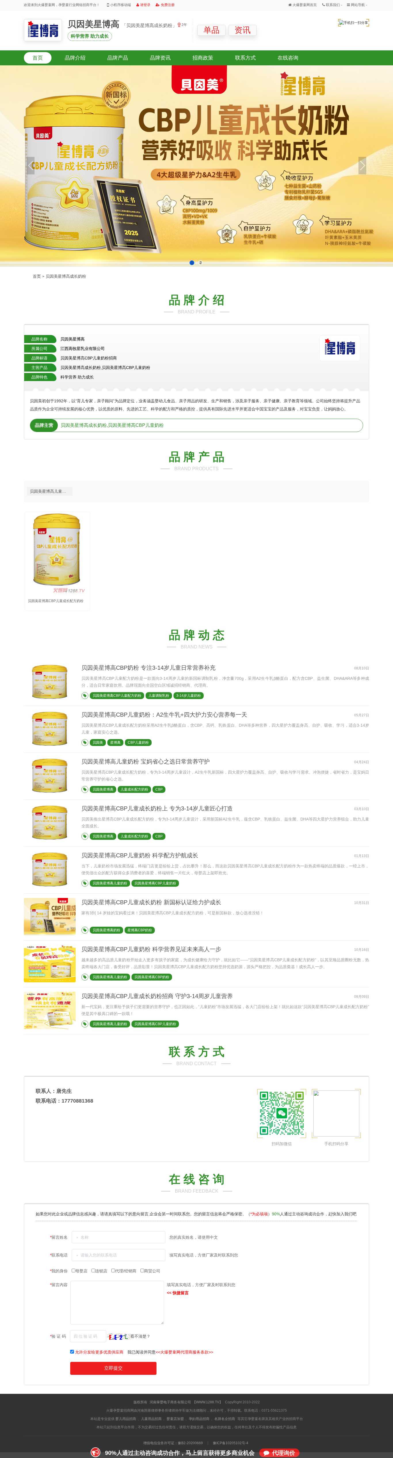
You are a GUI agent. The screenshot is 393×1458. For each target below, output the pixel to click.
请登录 (145, 5)
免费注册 (168, 5)
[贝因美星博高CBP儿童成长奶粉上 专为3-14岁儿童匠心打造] (50, 840)
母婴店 (82, 1271)
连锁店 (101, 1271)
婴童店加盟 (175, 1419)
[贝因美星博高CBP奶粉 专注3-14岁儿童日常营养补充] (50, 700)
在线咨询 (288, 58)
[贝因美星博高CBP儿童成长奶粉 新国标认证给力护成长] (62, 934)
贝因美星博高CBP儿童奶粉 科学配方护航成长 (139, 855)
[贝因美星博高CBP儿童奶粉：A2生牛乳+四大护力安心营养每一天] (50, 747)
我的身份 (59, 1271)
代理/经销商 (126, 1271)
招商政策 (202, 58)
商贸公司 (152, 1271)
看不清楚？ (140, 1336)
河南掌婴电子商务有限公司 (170, 1402)
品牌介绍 (75, 58)
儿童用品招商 (151, 1419)
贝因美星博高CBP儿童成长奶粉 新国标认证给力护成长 (151, 902)
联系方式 (245, 58)
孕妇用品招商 (199, 1419)
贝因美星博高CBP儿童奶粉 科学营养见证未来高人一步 (151, 949)
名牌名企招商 (224, 1419)
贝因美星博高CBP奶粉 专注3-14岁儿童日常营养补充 (148, 668)
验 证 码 (58, 1336)
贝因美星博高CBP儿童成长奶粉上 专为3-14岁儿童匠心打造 (157, 808)
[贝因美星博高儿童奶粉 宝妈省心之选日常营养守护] (50, 793)
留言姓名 (59, 1237)
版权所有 (140, 1402)
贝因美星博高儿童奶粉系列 (51, 491)
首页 (38, 58)
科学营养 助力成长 (90, 36)
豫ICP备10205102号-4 (230, 1443)
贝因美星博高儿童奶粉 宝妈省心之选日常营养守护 (145, 761)
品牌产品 (117, 58)
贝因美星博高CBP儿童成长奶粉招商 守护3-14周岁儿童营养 (157, 996)
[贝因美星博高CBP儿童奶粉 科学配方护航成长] (50, 887)
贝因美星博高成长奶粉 (66, 276)
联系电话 (59, 1255)
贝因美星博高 (95, 24)
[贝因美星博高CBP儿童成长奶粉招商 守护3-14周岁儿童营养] (50, 1028)
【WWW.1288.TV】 (207, 1402)
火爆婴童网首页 (305, 5)
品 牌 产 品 (196, 456)
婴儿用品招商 (125, 1419)
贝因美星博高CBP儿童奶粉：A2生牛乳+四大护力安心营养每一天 (164, 714)
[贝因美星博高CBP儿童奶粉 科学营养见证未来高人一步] (50, 981)
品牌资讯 (160, 58)
